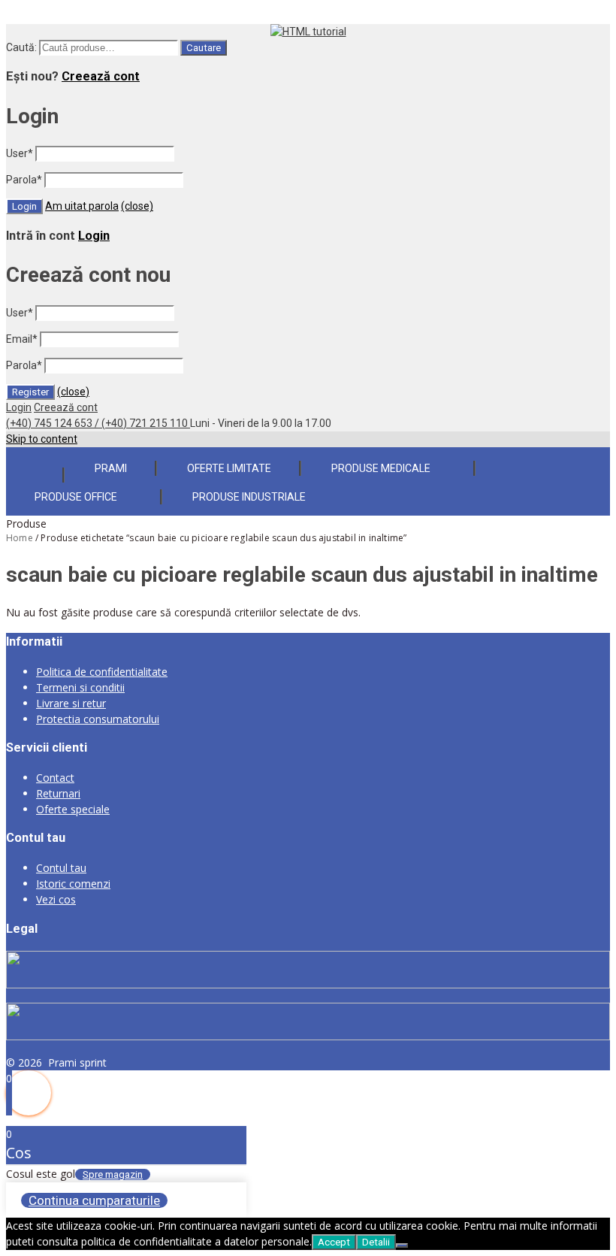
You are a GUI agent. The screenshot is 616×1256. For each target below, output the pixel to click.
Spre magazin (113, 1174)
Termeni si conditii (80, 687)
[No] (402, 1245)
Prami (111, 468)
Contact (55, 777)
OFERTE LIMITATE (229, 468)
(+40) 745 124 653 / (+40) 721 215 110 (98, 423)
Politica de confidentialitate (102, 671)
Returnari (58, 793)
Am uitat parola (82, 206)
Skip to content (41, 439)
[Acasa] (34, 466)
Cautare (203, 47)
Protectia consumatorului (97, 719)
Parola (24, 180)
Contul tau (61, 868)
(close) (137, 206)
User (19, 153)
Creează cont (101, 76)
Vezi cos (56, 899)
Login (94, 236)
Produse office (76, 497)
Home (19, 537)
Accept (334, 1242)
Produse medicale (380, 468)
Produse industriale (249, 497)
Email (22, 339)
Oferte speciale (73, 809)
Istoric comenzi (73, 883)
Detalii (376, 1242)
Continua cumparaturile (94, 1200)
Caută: (21, 47)
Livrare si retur (71, 703)
